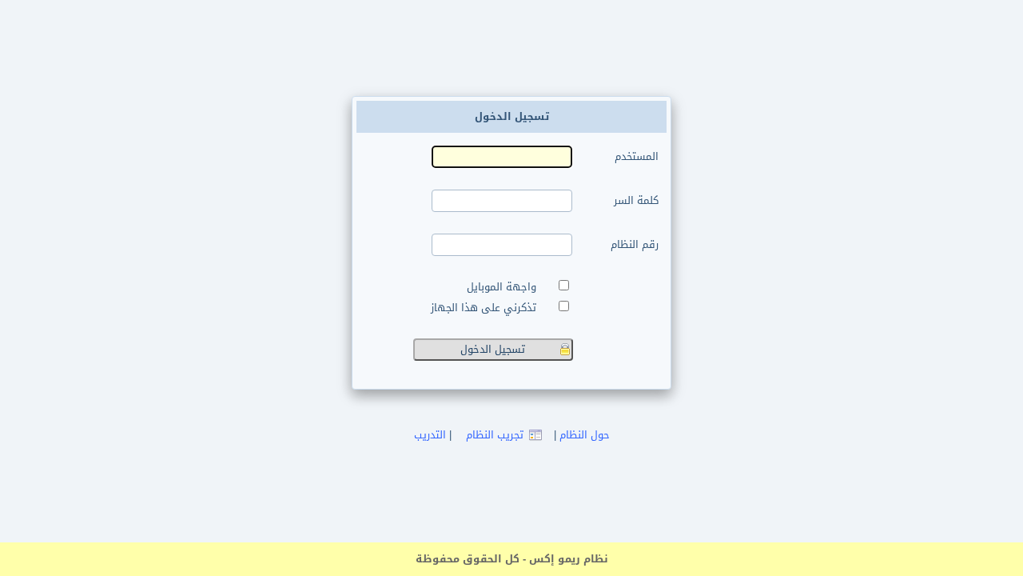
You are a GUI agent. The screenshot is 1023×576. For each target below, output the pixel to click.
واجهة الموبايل (505, 287)
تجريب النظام (494, 435)
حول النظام (584, 435)
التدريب (430, 435)
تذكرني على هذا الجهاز (487, 308)
